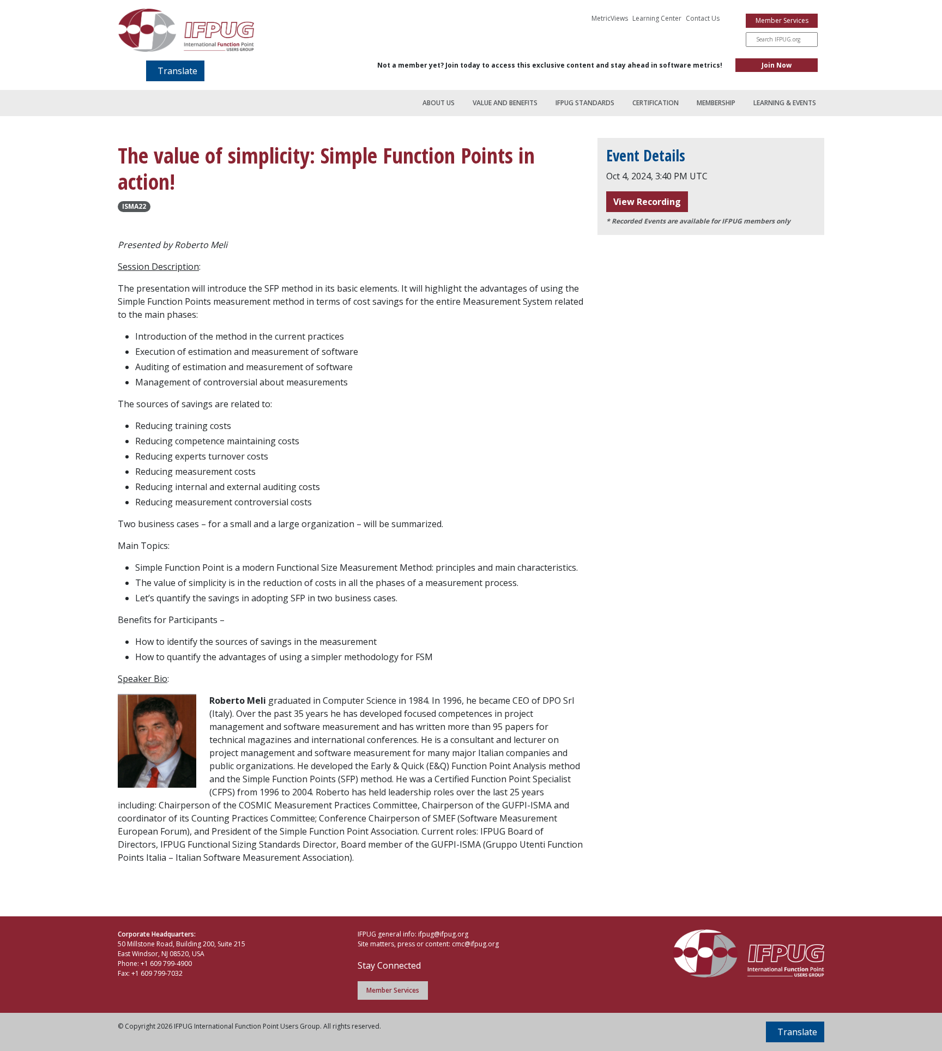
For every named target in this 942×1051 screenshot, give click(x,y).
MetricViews (609, 18)
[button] (175, 71)
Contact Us (703, 18)
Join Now (777, 65)
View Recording (647, 202)
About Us (438, 102)
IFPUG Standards (584, 102)
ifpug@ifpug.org (443, 934)
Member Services (782, 20)
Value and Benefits (505, 102)
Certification (655, 102)
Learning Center (656, 18)
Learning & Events (784, 102)
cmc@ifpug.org (475, 944)
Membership (716, 102)
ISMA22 (134, 206)
